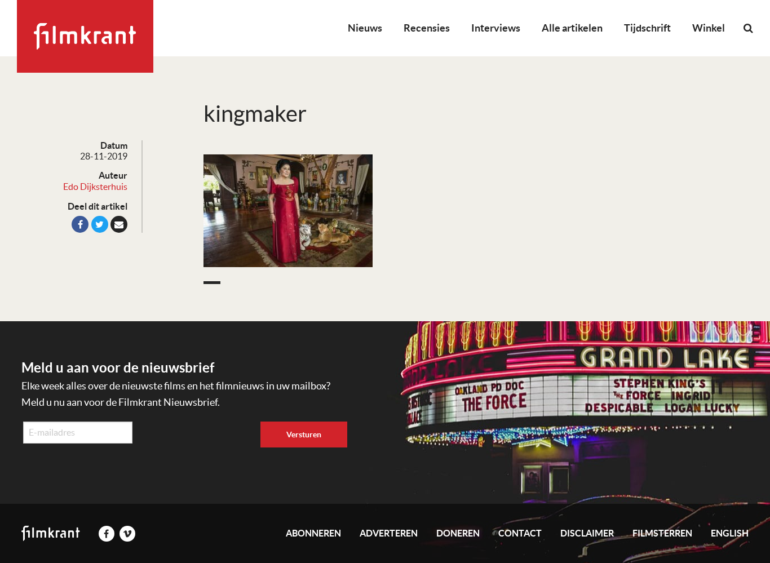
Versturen (303, 434)
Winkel (708, 28)
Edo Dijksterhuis (95, 186)
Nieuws (365, 28)
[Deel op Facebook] (80, 224)
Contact (520, 533)
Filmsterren (662, 533)
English (730, 533)
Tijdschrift (647, 28)
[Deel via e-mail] (118, 224)
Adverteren (389, 533)
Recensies (427, 28)
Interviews (495, 28)
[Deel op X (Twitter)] (99, 224)
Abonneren (313, 533)
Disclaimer (587, 533)
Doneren (458, 533)
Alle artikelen (572, 28)
